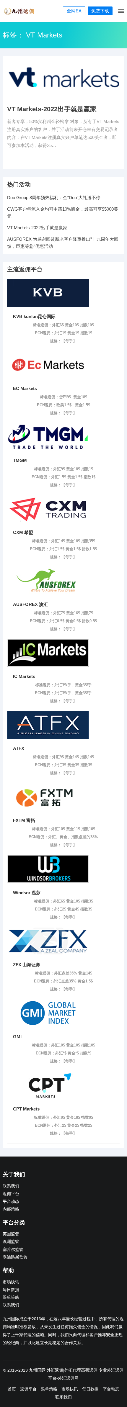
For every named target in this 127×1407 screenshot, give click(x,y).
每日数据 (11, 1290)
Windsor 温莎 (26, 892)
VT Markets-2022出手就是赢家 (52, 109)
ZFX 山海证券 (26, 964)
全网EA (74, 10)
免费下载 (100, 10)
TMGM (20, 460)
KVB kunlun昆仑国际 (34, 316)
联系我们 (11, 1186)
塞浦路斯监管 (15, 1257)
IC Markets (24, 676)
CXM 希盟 (23, 532)
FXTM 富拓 (24, 820)
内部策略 (11, 1209)
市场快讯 (11, 1282)
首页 (12, 1389)
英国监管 (11, 1234)
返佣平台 (11, 1194)
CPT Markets (26, 1108)
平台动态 (11, 1201)
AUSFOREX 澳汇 (30, 604)
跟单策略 (11, 1297)
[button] (120, 12)
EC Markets (25, 388)
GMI (17, 1036)
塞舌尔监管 (13, 1249)
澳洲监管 (11, 1241)
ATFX (18, 748)
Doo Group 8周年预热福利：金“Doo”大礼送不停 (53, 197)
